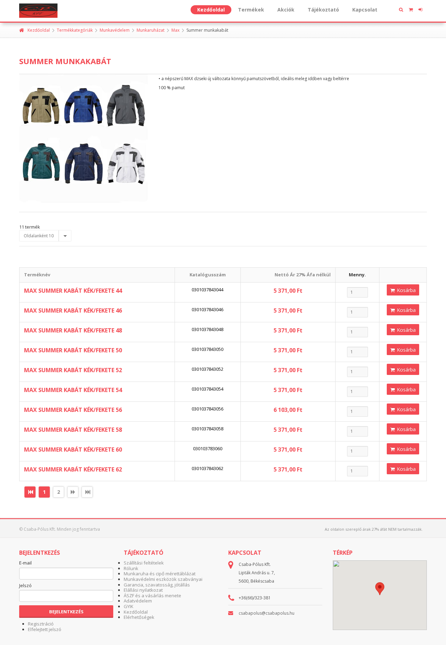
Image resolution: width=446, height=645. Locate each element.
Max (175, 30)
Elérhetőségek (139, 617)
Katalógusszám (208, 274)
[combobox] (45, 236)
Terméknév (37, 274)
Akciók (285, 9)
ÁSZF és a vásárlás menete (152, 595)
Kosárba (405, 290)
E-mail (25, 563)
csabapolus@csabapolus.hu (266, 613)
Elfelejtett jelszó (44, 629)
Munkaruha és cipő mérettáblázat (159, 573)
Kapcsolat (364, 9)
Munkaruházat (150, 30)
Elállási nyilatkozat (143, 590)
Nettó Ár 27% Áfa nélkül (303, 274)
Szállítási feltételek (144, 563)
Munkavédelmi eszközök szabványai (163, 579)
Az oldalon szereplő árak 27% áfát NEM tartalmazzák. (374, 529)
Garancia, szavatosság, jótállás (157, 585)
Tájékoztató (323, 9)
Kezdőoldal (211, 9)
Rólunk (131, 568)
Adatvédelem (138, 601)
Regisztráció (41, 624)
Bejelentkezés (66, 611)
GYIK (128, 606)
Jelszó (25, 586)
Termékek (251, 9)
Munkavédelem (115, 30)
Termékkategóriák (75, 30)
